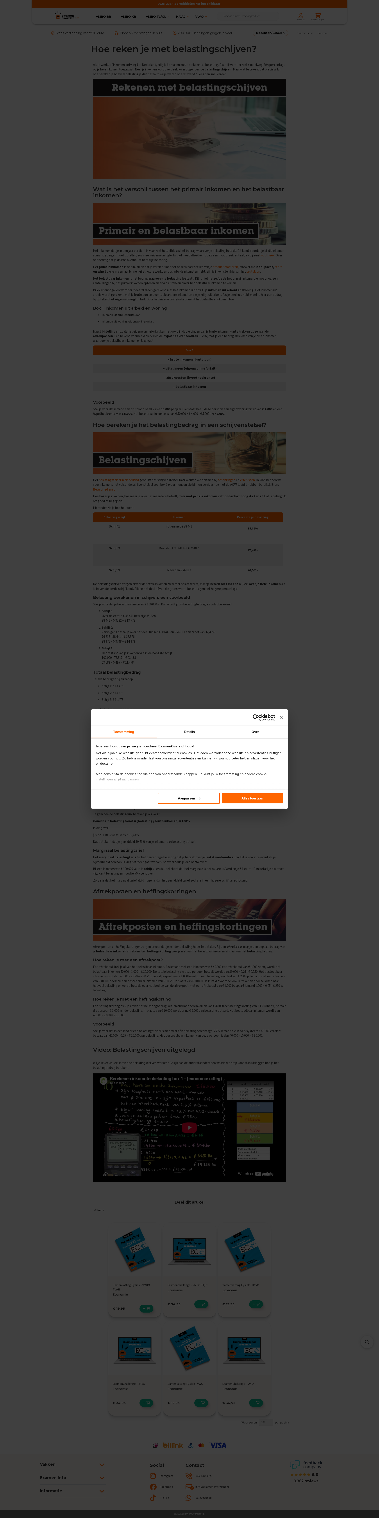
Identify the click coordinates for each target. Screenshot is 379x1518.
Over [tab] (255, 732)
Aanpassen (186, 798)
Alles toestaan (252, 798)
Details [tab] (189, 732)
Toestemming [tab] (123, 732)
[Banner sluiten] (281, 717)
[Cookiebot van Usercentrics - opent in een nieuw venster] (256, 717)
